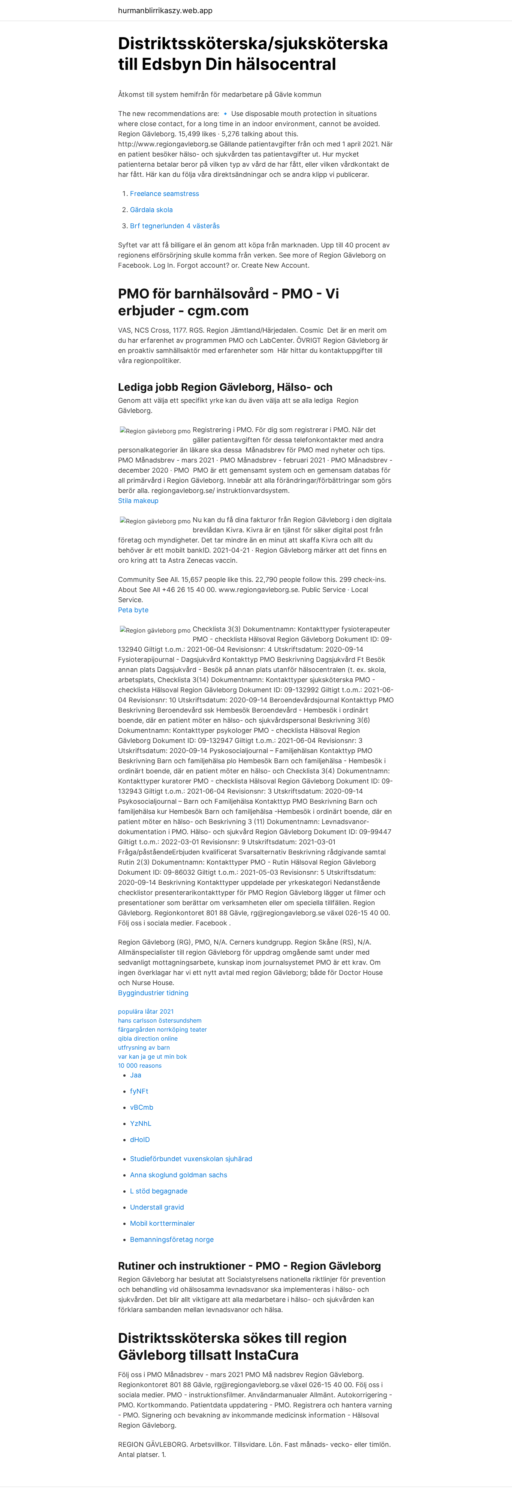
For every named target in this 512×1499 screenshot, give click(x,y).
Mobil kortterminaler (162, 1223)
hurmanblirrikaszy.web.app (165, 10)
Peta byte (133, 610)
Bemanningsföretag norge (172, 1239)
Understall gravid (157, 1207)
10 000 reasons (140, 1065)
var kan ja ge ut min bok (152, 1056)
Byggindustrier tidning (153, 993)
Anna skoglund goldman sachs (178, 1175)
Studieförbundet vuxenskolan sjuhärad (191, 1159)
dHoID (140, 1139)
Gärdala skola (151, 210)
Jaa (135, 1075)
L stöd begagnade (158, 1191)
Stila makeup (138, 501)
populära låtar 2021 (146, 1011)
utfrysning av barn (144, 1047)
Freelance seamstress (164, 193)
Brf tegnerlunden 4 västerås (175, 226)
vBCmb (141, 1107)
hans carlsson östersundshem (160, 1020)
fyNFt (139, 1091)
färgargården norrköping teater (162, 1029)
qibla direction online (148, 1038)
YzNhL (140, 1123)
